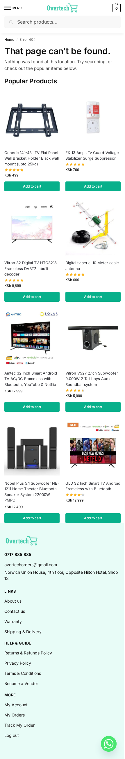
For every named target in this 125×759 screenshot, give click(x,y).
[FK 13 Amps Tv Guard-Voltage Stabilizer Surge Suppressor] (93, 117)
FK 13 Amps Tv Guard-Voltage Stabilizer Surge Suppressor (92, 155)
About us (13, 601)
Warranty (13, 621)
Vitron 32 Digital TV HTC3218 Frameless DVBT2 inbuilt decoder (30, 268)
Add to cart (32, 186)
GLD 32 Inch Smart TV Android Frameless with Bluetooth (92, 486)
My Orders (14, 714)
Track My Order (19, 725)
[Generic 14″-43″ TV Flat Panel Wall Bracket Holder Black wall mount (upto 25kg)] (32, 117)
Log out (11, 735)
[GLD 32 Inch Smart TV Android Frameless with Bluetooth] (93, 448)
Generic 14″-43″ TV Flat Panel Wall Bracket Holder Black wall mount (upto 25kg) (31, 158)
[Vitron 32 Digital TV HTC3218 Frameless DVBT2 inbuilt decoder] (32, 227)
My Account (16, 704)
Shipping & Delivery (23, 631)
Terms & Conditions (22, 673)
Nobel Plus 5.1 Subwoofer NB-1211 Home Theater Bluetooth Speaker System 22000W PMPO (31, 492)
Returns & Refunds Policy (28, 652)
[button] (116, 8)
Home (9, 39)
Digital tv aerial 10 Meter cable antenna (92, 265)
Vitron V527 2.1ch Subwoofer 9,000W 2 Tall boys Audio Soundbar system (91, 379)
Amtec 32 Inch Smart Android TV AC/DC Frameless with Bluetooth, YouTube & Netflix (30, 379)
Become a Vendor (21, 683)
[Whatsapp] (109, 744)
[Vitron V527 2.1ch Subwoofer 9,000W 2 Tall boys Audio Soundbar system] (93, 338)
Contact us (14, 611)
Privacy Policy (17, 663)
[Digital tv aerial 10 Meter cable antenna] (93, 227)
